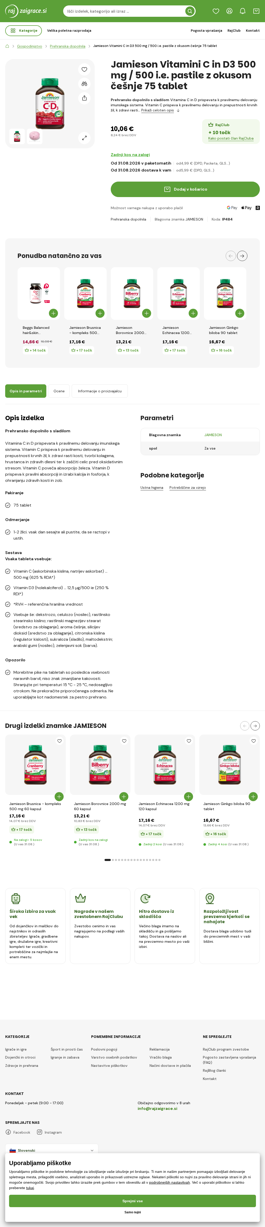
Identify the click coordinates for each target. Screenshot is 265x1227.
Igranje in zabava (65, 1057)
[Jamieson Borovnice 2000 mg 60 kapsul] (132, 294)
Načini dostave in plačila (170, 1065)
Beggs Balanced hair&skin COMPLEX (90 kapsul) (36, 330)
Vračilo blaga (161, 1057)
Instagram (53, 1132)
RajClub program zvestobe (226, 1049)
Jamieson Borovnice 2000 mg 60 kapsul (130, 330)
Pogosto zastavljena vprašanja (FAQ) (229, 1060)
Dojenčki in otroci (20, 1057)
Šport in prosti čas (67, 1049)
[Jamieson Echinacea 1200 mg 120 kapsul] (178, 294)
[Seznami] (216, 11)
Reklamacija (160, 1049)
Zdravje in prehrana (21, 1065)
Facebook (21, 1132)
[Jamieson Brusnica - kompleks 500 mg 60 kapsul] (85, 294)
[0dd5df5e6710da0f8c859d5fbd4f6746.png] (35, 765)
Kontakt (253, 30)
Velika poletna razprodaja (69, 30)
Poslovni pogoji (104, 1049)
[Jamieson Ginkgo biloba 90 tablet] (225, 294)
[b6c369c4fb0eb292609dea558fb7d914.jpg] (229, 765)
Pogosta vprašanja (206, 30)
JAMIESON (194, 219)
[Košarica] (256, 11)
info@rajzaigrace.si (157, 1108)
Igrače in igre (16, 1049)
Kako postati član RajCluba (231, 138)
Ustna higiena (152, 487)
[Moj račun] (229, 11)
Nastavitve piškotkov (109, 1065)
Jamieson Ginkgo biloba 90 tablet (223, 330)
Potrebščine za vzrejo (188, 487)
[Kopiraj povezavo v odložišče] (84, 98)
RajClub (234, 30)
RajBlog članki (214, 1070)
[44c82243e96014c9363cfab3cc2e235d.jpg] (100, 765)
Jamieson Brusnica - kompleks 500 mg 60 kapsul (85, 330)
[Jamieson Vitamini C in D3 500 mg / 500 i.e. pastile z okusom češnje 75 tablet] (17, 136)
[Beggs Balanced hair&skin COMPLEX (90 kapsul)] (39, 294)
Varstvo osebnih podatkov (114, 1057)
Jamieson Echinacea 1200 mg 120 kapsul (176, 330)
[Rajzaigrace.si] (7, 46)
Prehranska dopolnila (128, 219)
